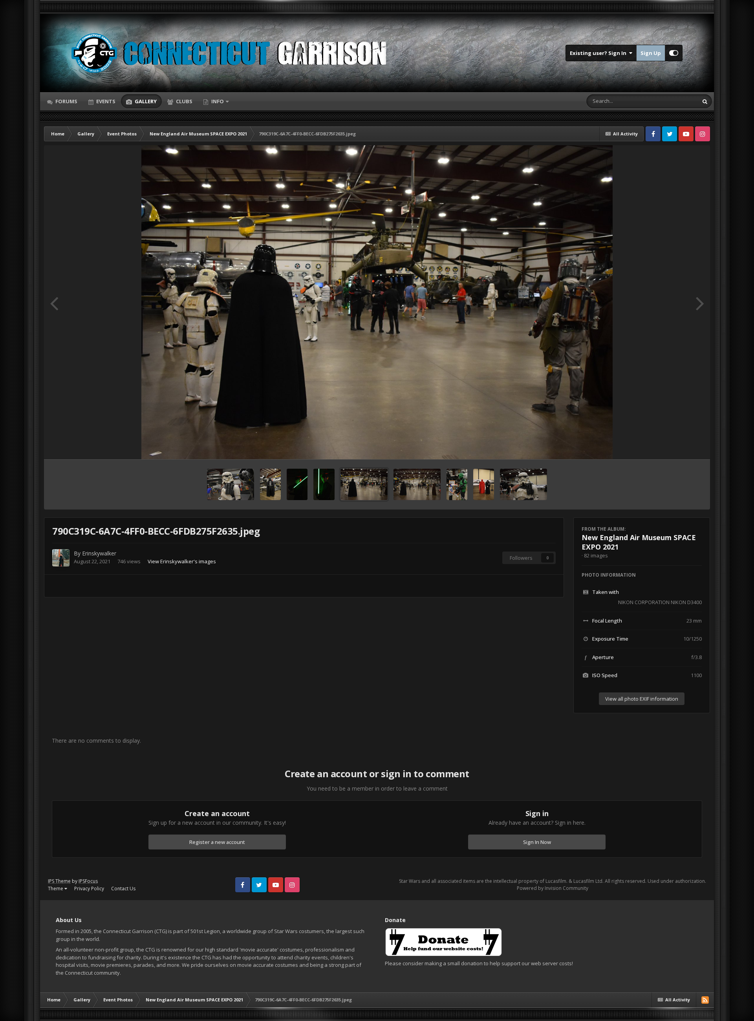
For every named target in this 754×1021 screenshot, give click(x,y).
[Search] (705, 101)
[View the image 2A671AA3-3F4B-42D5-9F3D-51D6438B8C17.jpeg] (270, 484)
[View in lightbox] (377, 302)
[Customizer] (673, 53)
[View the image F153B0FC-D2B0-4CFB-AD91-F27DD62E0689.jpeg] (297, 484)
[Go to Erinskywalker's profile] (61, 557)
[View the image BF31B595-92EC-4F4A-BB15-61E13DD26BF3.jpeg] (457, 484)
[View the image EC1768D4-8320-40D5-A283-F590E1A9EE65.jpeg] (323, 484)
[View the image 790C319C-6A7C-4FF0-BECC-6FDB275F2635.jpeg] (364, 484)
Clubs (183, 101)
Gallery (145, 101)
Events (105, 101)
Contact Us (123, 888)
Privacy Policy (89, 888)
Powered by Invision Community (552, 888)
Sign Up (651, 53)
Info (217, 101)
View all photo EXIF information (641, 698)
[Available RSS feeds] (705, 999)
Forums (65, 101)
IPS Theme (59, 881)
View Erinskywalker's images (182, 561)
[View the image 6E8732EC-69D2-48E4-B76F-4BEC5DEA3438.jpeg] (523, 484)
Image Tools (678, 445)
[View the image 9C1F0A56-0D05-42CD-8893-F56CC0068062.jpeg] (230, 484)
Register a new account (217, 842)
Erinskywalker (99, 553)
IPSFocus (88, 881)
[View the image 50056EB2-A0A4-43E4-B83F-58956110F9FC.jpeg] (417, 484)
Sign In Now (537, 842)
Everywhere (674, 101)
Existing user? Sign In (599, 53)
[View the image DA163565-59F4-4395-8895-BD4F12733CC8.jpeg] (483, 484)
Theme (56, 888)
